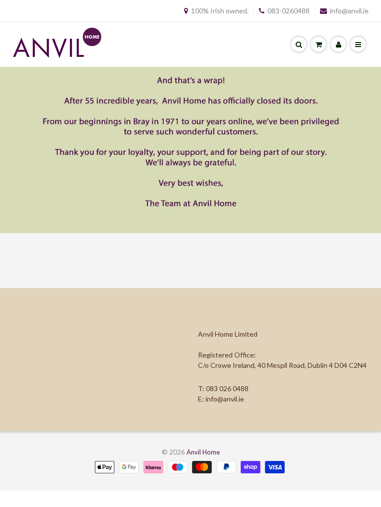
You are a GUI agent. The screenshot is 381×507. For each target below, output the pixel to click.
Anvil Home (203, 452)
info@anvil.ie (349, 10)
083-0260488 (288, 10)
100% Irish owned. (220, 10)
